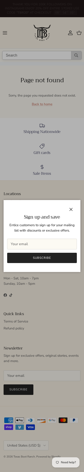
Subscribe (42, 258)
